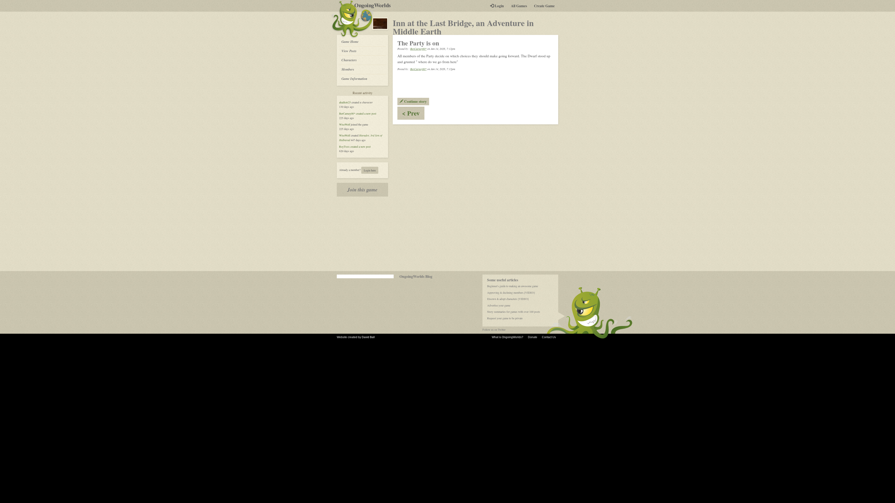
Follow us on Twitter (494, 329)
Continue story (415, 101)
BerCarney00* (347, 113)
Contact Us (549, 337)
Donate (532, 337)
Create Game (544, 5)
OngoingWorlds (374, 5)
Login (499, 5)
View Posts (349, 50)
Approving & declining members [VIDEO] (511, 292)
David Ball (368, 337)
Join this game (362, 189)
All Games (519, 5)
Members (347, 69)
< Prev (413, 114)
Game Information (354, 78)
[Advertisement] (447, 233)
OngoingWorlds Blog (415, 276)
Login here (370, 170)
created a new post (366, 113)
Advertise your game (498, 305)
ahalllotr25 (345, 102)
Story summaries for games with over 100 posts (513, 311)
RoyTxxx (344, 146)
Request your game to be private (505, 318)
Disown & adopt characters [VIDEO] (508, 299)
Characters (349, 59)
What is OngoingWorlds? (507, 337)
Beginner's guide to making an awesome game (512, 286)
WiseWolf (344, 124)
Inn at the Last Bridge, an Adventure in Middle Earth (463, 27)
